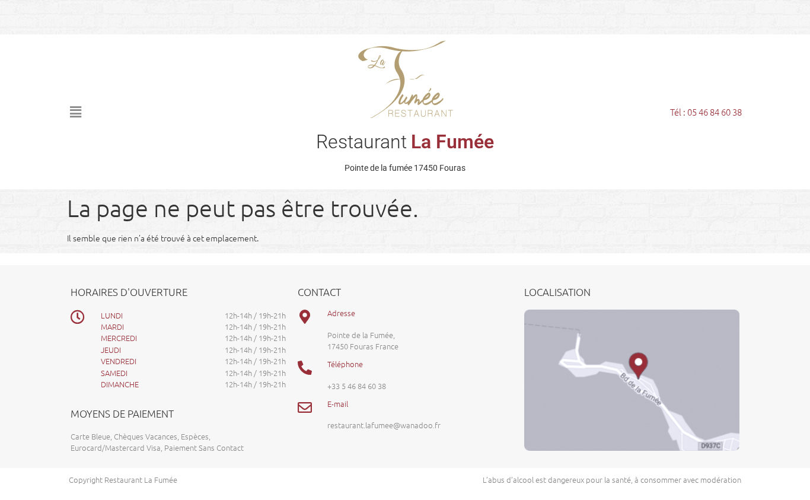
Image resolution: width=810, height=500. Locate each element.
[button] (164, 111)
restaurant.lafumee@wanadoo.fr (384, 425)
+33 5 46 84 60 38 (356, 385)
